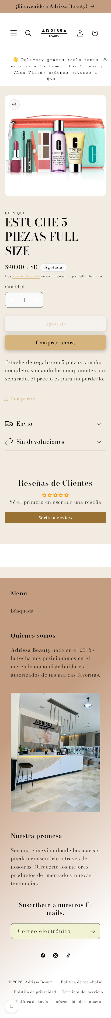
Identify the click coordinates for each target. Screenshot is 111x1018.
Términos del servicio (82, 992)
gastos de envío (26, 276)
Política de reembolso (82, 982)
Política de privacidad (35, 992)
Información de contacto (77, 1002)
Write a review (56, 517)
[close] (105, 59)
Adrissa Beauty (39, 982)
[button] (13, 33)
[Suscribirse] (92, 931)
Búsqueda (22, 610)
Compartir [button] (23, 398)
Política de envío (32, 1002)
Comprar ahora (55, 343)
